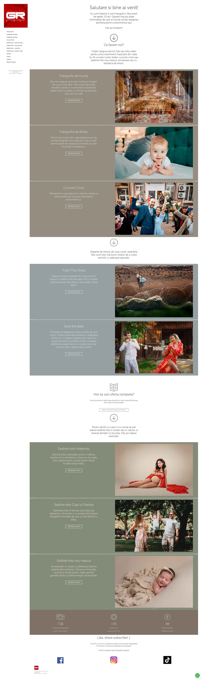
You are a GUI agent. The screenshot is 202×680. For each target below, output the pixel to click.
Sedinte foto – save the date (14, 45)
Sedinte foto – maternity (13, 48)
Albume (9, 54)
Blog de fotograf (11, 62)
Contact (9, 59)
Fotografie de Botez (12, 37)
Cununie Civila (10, 40)
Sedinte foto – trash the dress (15, 42)
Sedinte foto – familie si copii (14, 51)
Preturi (8, 56)
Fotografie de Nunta (12, 34)
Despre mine (10, 31)
